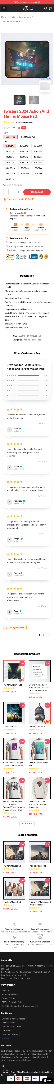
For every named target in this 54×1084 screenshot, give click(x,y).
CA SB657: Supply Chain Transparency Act (20, 1006)
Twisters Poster (10, 726)
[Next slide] (49, 59)
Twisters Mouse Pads (11, 21)
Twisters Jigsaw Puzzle (13, 685)
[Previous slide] (5, 59)
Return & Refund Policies (12, 1026)
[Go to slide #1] (19, 100)
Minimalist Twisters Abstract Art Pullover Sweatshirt (38, 804)
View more (27, 824)
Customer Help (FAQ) (11, 1034)
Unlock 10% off (5, 1071)
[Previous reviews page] (34, 634)
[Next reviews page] (48, 634)
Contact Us (6, 1030)
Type (5, 132)
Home (4, 17)
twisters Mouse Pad (12, 866)
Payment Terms (8, 1023)
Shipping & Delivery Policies (13, 1019)
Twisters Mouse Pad (37, 866)
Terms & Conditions (10, 994)
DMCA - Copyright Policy (12, 1002)
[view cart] (50, 8)
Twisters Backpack (37, 726)
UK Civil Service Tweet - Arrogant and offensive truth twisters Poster (39, 688)
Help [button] (49, 1080)
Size (5, 141)
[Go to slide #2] (34, 100)
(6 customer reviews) (25, 122)
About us (6, 990)
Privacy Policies (8, 998)
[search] (45, 8)
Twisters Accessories (20, 17)
